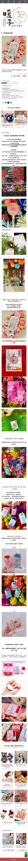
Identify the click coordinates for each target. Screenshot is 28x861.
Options (4, 83)
